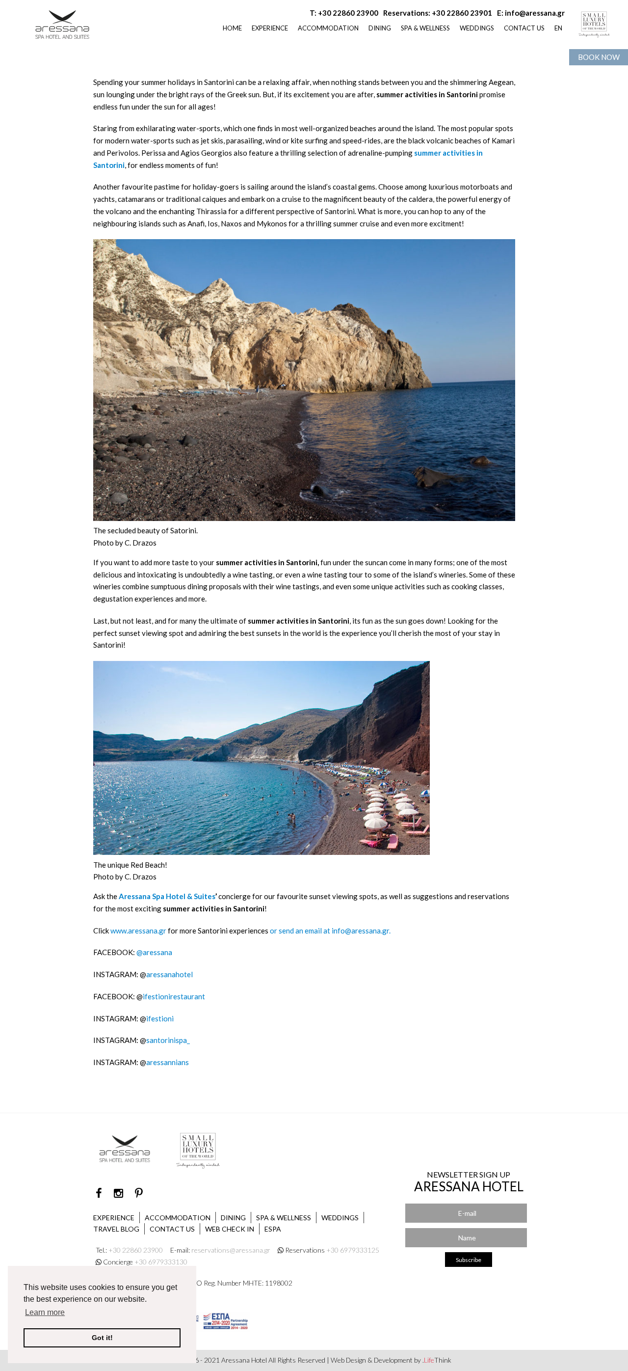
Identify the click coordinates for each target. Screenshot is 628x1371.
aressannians (167, 1062)
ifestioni (160, 1018)
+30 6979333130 (160, 1262)
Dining (233, 1217)
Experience (113, 1217)
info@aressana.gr (535, 12)
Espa (272, 1229)
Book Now (599, 57)
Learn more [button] (45, 1312)
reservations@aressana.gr (230, 1250)
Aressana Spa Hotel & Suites (167, 896)
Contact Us (172, 1229)
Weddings (340, 1217)
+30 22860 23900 (348, 12)
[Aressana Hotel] (62, 22)
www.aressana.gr (138, 930)
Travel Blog (116, 1229)
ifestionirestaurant (174, 996)
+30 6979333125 (352, 1250)
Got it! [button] (102, 1338)
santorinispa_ (168, 1040)
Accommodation (177, 1217)
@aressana (154, 952)
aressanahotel (169, 974)
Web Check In (229, 1229)
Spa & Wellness (283, 1217)
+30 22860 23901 (462, 12)
